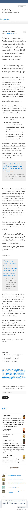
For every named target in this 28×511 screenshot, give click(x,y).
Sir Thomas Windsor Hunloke (13, 376)
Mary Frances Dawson (7, 376)
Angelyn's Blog (6, 10)
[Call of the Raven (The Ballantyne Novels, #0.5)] (24, 418)
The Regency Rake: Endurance (14, 475)
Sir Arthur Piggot (18, 376)
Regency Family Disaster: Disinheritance (17, 483)
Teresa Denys (5, 441)
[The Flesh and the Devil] (24, 443)
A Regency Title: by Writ (8, 31)
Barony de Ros (22, 370)
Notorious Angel (7, 429)
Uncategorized (15, 369)
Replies (19, 379)
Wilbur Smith (5, 417)
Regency (9, 369)
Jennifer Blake (5, 436)
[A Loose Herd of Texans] (24, 459)
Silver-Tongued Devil (8, 434)
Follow (5, 397)
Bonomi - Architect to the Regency (15, 479)
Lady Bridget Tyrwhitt (15, 373)
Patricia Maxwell (6, 430)
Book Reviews (17, 22)
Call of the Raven (7, 415)
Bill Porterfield (5, 457)
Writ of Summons (12, 379)
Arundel (16, 370)
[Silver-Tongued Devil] (24, 438)
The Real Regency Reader (13, 487)
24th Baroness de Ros (7, 370)
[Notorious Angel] (24, 432)
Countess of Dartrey (7, 372)
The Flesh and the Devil (8, 440)
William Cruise (19, 377)
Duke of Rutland (17, 372)
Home (3, 22)
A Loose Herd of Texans (9, 456)
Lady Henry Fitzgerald (18, 374)
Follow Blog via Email (5, 384)
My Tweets (5, 409)
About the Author (10, 22)
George (7, 373)
